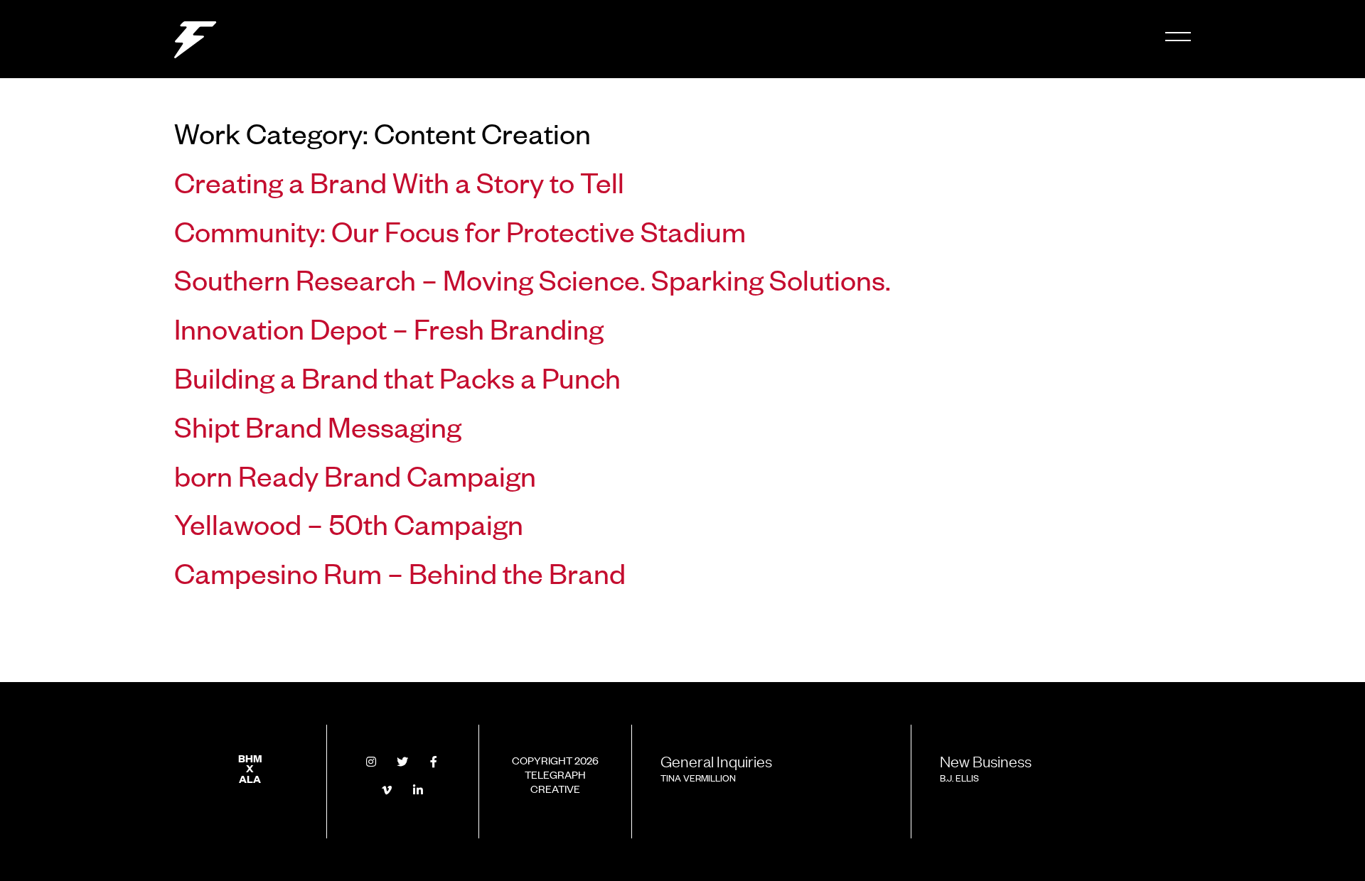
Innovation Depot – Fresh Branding (389, 327)
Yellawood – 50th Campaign (348, 523)
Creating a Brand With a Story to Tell (399, 181)
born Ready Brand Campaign (355, 474)
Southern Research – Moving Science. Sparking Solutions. (532, 278)
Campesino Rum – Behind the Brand (400, 572)
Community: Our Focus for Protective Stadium (460, 230)
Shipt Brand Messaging (317, 425)
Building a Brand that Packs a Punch (397, 376)
